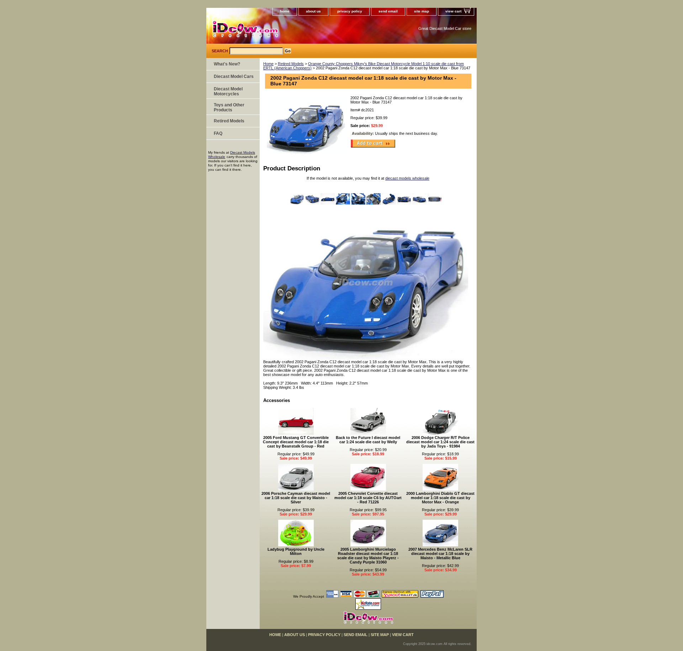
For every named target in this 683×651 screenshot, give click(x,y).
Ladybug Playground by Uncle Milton (296, 551)
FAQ (218, 133)
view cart (453, 11)
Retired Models (291, 64)
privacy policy (349, 11)
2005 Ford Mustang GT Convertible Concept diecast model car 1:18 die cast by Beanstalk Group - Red (296, 441)
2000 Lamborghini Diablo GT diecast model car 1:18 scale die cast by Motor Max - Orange (440, 497)
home (285, 11)
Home (268, 64)
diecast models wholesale (407, 178)
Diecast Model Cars (234, 76)
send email (388, 11)
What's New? (227, 64)
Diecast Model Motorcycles (228, 91)
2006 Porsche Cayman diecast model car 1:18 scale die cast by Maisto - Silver (295, 497)
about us (313, 11)
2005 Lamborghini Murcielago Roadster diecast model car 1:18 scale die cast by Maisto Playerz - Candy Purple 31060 (368, 555)
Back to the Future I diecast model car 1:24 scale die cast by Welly (368, 439)
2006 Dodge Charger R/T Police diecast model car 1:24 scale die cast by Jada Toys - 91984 (440, 441)
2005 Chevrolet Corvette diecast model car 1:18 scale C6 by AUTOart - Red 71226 (368, 497)
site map (421, 11)
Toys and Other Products (229, 107)
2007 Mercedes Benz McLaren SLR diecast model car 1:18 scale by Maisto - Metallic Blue (440, 553)
